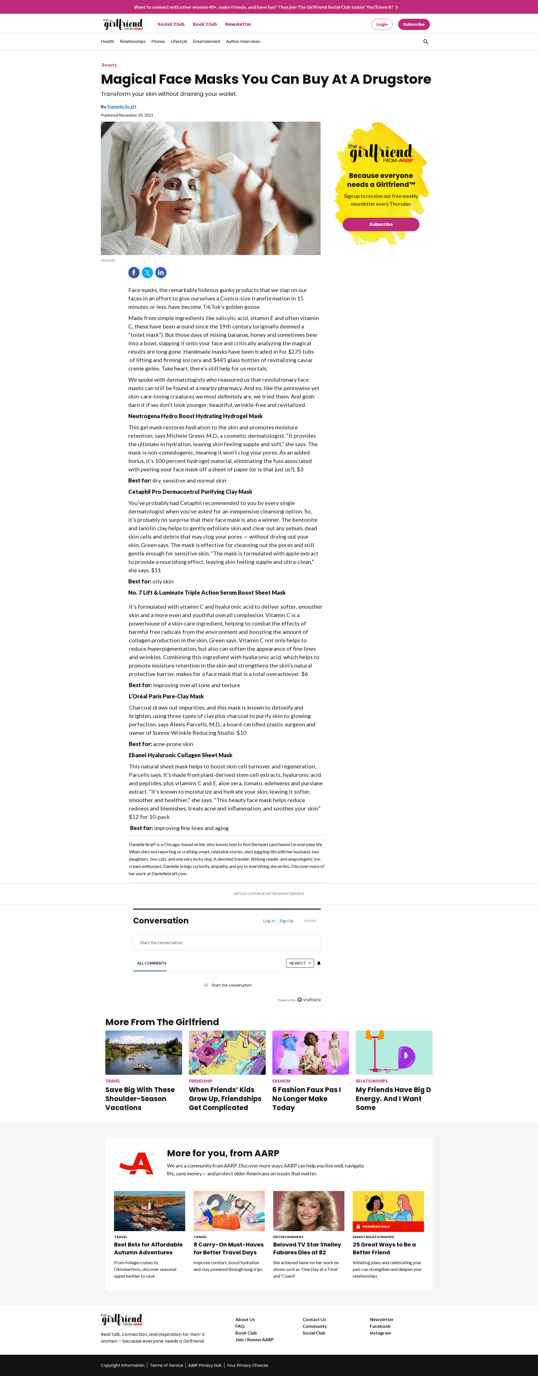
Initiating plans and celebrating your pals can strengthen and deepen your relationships (387, 1269)
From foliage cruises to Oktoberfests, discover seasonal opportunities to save (145, 1269)
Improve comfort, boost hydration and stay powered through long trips (228, 1266)
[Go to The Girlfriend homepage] (117, 24)
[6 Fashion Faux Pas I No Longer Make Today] (310, 1052)
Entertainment (288, 1237)
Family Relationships (373, 1237)
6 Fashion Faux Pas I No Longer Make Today (306, 1098)
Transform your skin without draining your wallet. (169, 94)
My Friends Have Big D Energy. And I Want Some (393, 1098)
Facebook (134, 272)
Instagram (380, 1332)
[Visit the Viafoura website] (309, 999)
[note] (211, 261)
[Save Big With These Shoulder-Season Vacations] (143, 1052)
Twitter (147, 272)
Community (315, 1326)
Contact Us (314, 1319)
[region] (227, 961)
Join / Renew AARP (254, 1339)
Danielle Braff (121, 106)
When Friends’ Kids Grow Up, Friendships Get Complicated (225, 1098)
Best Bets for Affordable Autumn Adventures (148, 1248)
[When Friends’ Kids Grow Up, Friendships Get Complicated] (227, 1052)
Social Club (170, 24)
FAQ (240, 1326)
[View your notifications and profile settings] (319, 963)
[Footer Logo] (157, 1320)
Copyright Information (123, 1365)
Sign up (286, 920)
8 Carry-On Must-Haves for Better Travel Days (229, 1248)
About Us (245, 1319)
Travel (120, 1237)
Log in (269, 920)
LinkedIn (160, 272)
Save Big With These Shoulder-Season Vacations (140, 1098)
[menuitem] (107, 44)
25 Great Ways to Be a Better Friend (384, 1248)
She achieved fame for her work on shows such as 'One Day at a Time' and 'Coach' (306, 1269)
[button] (425, 41)
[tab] (152, 963)
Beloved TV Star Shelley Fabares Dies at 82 (307, 1248)
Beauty (109, 64)
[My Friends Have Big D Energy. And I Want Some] (394, 1052)
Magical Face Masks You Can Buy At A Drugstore (266, 79)
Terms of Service (166, 1365)
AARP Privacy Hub (205, 1365)
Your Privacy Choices (247, 1365)
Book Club (205, 24)
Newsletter (238, 24)
